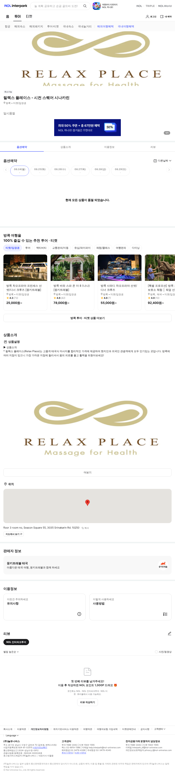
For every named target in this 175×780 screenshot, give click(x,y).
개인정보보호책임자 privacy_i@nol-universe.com (149, 750)
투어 (27, 247)
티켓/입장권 (12, 247)
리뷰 (153, 147)
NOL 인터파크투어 (16, 642)
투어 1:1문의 (67, 752)
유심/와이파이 (82, 247)
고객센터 (158, 729)
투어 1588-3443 (69, 745)
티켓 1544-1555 (87, 745)
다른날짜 (163, 160)
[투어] (17, 16)
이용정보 (109, 147)
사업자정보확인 (40, 747)
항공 (7, 26)
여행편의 (121, 247)
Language (11, 735)
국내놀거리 (85, 26)
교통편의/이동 (60, 247)
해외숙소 (19, 26)
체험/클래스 (103, 247)
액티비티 (41, 247)
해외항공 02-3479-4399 (73, 750)
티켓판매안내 (129, 729)
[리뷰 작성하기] (169, 634)
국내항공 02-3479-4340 (99, 750)
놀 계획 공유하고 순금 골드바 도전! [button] (56, 6)
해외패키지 (36, 26)
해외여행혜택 (105, 26)
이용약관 (21, 729)
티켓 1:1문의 (80, 752)
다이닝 (136, 247)
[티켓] (29, 16)
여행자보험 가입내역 (107, 729)
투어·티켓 (53, 26)
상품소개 (65, 147)
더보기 (87, 472)
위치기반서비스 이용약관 (65, 729)
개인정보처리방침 (40, 729)
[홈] (7, 16)
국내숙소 (68, 26)
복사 (86, 527)
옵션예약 (22, 147)
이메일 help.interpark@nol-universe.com (101, 747)
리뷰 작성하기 (87, 702)
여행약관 (87, 729)
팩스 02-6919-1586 (71, 747)
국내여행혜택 (126, 26)
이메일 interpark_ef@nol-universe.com (144, 747)
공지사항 (144, 729)
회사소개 (7, 729)
